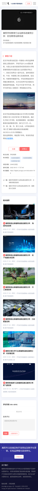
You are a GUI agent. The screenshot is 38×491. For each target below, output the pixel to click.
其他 (13, 229)
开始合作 (19, 457)
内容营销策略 (18, 42)
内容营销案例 (9, 42)
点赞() (24, 149)
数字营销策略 (22, 229)
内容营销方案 (27, 42)
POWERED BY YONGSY (23, 488)
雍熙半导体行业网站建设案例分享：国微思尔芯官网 (18, 187)
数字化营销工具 (10, 360)
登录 (28, 3)
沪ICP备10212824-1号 (8, 486)
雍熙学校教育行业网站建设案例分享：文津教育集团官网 (18, 181)
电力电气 (15, 389)
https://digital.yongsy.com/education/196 (22, 171)
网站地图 (12, 484)
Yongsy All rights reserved (9, 488)
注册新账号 (14, 433)
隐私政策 (4, 484)
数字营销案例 (9, 232)
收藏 (13, 149)
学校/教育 (6, 40)
